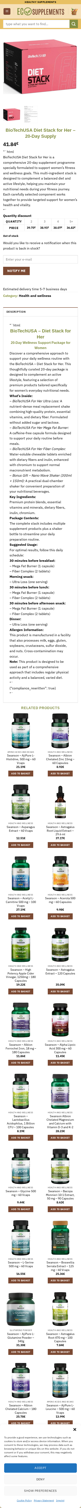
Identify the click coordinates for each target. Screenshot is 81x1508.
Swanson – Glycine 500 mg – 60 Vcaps (21, 1193)
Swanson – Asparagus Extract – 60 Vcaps (21, 829)
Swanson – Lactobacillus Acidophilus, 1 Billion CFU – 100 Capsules (21, 1121)
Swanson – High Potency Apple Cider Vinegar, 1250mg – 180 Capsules (21, 975)
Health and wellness (35, 296)
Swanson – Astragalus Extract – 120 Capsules (60, 971)
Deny (40, 1479)
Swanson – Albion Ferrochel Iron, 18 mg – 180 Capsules (21, 1048)
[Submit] (74, 24)
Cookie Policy (24, 1500)
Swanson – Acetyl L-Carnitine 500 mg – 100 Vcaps (21, 902)
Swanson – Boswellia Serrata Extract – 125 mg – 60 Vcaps (60, 1266)
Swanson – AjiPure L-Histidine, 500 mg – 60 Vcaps (21, 759)
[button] (75, 1429)
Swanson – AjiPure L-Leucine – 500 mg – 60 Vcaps (60, 1409)
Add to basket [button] (20, 773)
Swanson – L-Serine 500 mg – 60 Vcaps (21, 1264)
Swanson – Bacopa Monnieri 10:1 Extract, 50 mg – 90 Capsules (60, 1194)
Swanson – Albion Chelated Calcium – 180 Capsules (20, 1409)
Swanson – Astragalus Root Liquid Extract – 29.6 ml (60, 830)
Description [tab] (16, 312)
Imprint (60, 1500)
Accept (40, 1468)
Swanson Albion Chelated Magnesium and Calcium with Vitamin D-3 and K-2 (60, 1121)
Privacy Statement (44, 1500)
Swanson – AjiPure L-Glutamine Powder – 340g (20, 1337)
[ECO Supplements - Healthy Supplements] (41, 11)
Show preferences (40, 1491)
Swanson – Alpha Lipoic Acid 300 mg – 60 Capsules (60, 1048)
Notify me (16, 271)
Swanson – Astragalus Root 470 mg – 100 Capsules (60, 1337)
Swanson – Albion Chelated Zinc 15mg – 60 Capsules (60, 759)
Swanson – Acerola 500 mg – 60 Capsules (60, 900)
